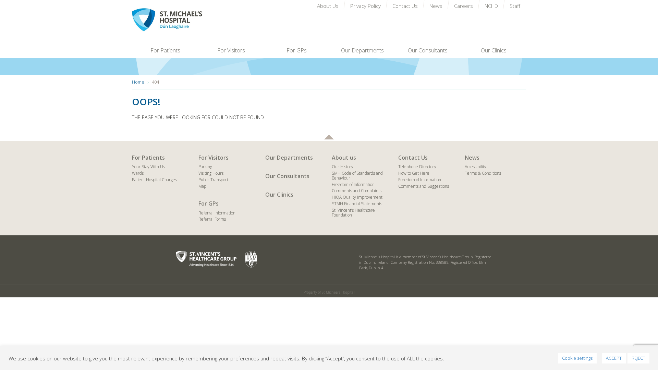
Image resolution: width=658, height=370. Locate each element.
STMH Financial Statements (357, 204)
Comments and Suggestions (423, 186)
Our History (342, 167)
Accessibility (475, 167)
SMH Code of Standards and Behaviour (357, 175)
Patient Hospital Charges (154, 180)
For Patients (148, 157)
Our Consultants (287, 176)
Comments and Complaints (356, 191)
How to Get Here (413, 173)
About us (344, 157)
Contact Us (413, 157)
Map (202, 186)
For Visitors (213, 157)
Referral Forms (212, 219)
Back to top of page (329, 137)
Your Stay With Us (148, 167)
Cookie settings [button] (577, 358)
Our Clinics (279, 194)
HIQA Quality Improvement (357, 197)
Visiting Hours (210, 173)
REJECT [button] (638, 358)
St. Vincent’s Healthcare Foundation (353, 212)
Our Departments (289, 157)
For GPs (208, 203)
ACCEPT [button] (614, 358)
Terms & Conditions (483, 173)
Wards (138, 173)
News (472, 157)
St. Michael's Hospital (181, 20)
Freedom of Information (353, 184)
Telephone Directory (417, 167)
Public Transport (213, 180)
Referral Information (216, 213)
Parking (205, 167)
